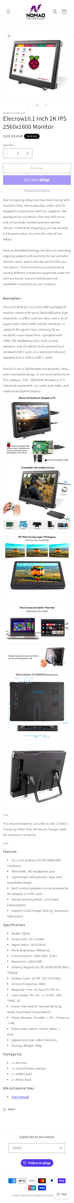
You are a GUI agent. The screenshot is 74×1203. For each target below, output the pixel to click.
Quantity (8, 145)
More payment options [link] (37, 189)
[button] (8, 11)
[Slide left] (27, 105)
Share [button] (11, 1109)
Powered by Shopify (51, 1195)
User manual (20, 1097)
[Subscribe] (60, 1148)
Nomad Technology (30, 1195)
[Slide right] (46, 105)
